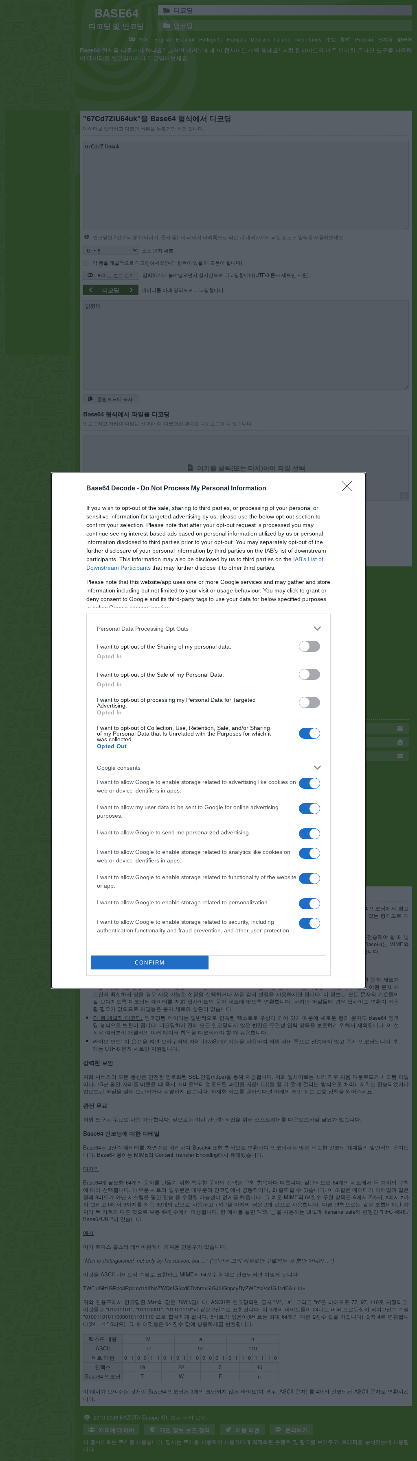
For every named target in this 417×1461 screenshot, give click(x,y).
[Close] (349, 488)
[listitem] (208, 628)
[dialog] (208, 730)
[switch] (309, 646)
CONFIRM (150, 963)
